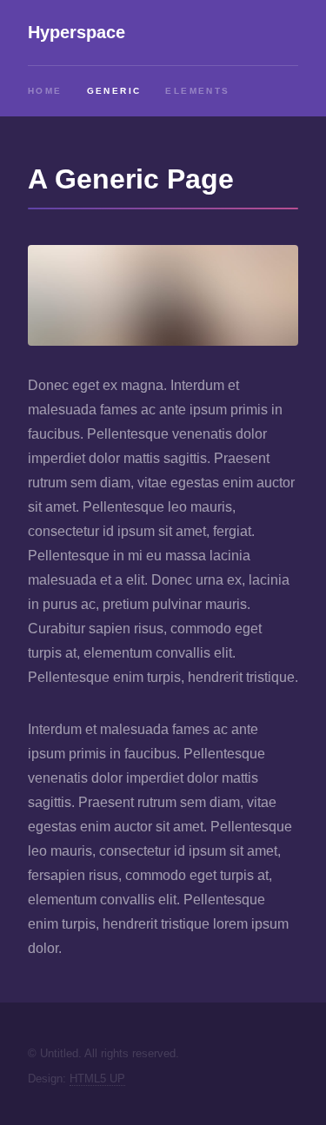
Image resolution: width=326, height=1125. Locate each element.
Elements (197, 91)
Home (45, 91)
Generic (114, 91)
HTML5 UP (97, 1078)
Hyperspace (76, 32)
